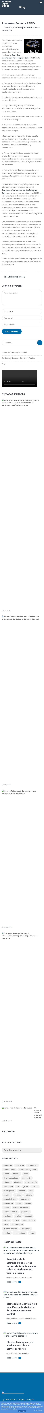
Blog (3, 363)
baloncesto (32, 1165)
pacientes (25, 1212)
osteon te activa (10, 1212)
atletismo (20, 1165)
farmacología (31, 1182)
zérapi (32, 1233)
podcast (28, 1216)
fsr (18, 1186)
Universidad (25, 1229)
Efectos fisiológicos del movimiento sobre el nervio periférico (20, 1345)
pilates (18, 1216)
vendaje (7, 1233)
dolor (6, 277)
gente (25, 1186)
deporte (16, 1174)
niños (19, 1203)
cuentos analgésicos (27, 1169)
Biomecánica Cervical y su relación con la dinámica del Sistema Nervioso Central (21, 1308)
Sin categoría (17, 1224)
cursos (6, 1174)
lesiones (22, 1191)
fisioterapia (14, 277)
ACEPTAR (22, 1411)
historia (35, 1186)
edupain (7, 1182)
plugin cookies (38, 1410)
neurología (24, 1199)
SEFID (22, 277)
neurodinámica (10, 1199)
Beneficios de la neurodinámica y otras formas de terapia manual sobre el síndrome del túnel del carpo (21, 1266)
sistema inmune (10, 1229)
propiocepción (29, 1220)
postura (7, 1220)
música (18, 1195)
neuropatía (8, 1203)
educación (26, 1178)
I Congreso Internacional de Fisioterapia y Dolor (19, 190)
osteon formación (20, 1207)
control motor (9, 1169)
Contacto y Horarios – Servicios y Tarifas (18, 358)
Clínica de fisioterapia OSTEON (14, 352)
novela (28, 1203)
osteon (6, 1207)
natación (28, 1195)
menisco (7, 1195)
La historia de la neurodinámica (38, 1113)
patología (7, 1216)
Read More (11, 1282)
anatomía (8, 1165)
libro (31, 1191)
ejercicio (17, 1182)
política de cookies (23, 1407)
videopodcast (19, 1233)
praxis (16, 1220)
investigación (9, 1191)
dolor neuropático (11, 1178)
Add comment (11, 331)
